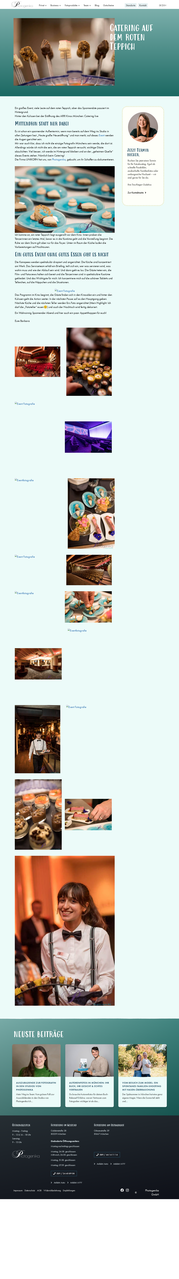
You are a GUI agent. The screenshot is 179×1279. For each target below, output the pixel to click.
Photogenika (59, 159)
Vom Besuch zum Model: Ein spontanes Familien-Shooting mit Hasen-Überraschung (141, 1086)
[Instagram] (127, 1190)
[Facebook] (122, 1190)
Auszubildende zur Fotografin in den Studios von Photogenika (36, 1086)
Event (102, 135)
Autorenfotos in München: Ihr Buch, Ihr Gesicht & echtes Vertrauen (89, 1086)
